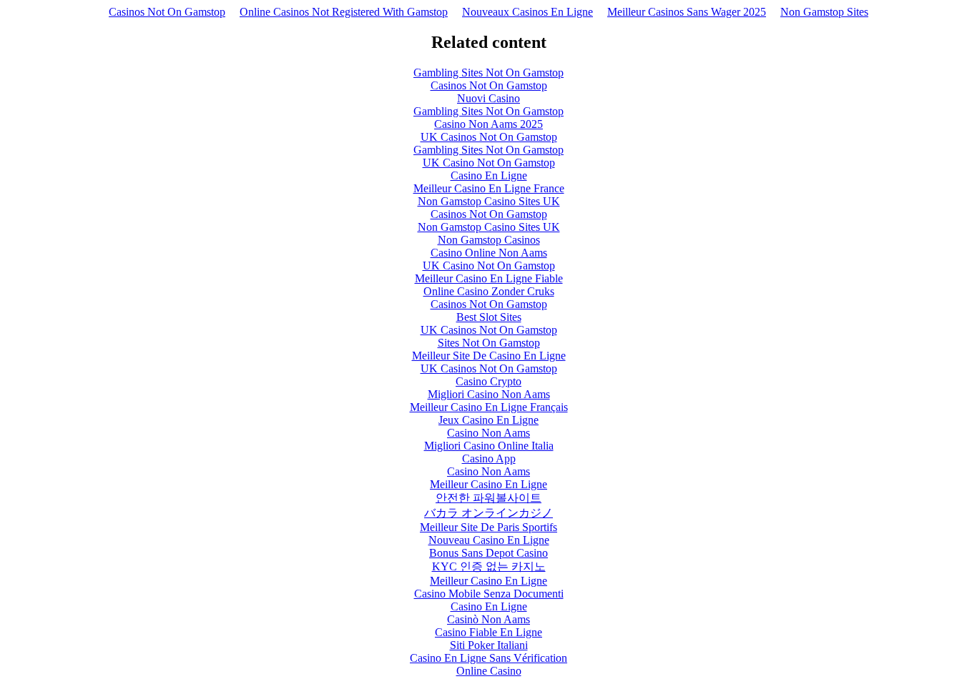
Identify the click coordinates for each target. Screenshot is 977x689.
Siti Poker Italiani (489, 645)
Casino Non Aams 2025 (488, 124)
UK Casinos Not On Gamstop (489, 137)
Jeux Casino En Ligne (488, 420)
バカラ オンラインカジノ (488, 513)
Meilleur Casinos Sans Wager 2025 (686, 12)
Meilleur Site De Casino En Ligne (489, 356)
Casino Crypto (488, 381)
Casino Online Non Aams (489, 253)
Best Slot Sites (488, 317)
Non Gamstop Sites (824, 12)
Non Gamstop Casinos (489, 240)
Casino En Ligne (489, 175)
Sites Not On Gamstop (489, 343)
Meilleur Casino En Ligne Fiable (489, 278)
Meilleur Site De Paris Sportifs (488, 527)
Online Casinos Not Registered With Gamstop (344, 12)
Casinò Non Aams (488, 619)
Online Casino (488, 671)
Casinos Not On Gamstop (167, 12)
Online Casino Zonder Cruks (488, 291)
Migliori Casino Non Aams (489, 394)
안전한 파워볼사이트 (488, 498)
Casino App (489, 458)
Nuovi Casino (488, 98)
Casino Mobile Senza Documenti (489, 594)
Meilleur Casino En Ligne (488, 484)
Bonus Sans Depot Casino (488, 553)
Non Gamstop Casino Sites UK (489, 201)
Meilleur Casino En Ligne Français (489, 407)
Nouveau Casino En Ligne (488, 540)
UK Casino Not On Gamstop (489, 163)
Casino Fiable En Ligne (488, 632)
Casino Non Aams (488, 433)
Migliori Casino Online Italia (489, 446)
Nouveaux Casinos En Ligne (527, 12)
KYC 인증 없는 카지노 (489, 566)
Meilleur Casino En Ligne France (488, 188)
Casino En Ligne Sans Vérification (488, 658)
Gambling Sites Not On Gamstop (488, 72)
